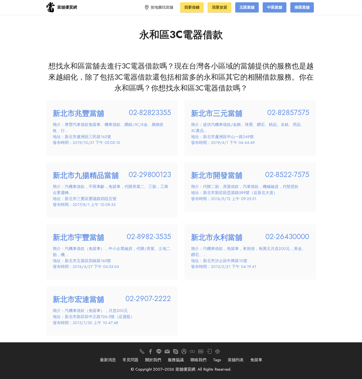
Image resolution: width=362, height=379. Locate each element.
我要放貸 (219, 7)
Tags (217, 360)
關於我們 (153, 360)
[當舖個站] (200, 352)
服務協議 (176, 360)
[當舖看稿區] (217, 352)
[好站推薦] (192, 352)
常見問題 (130, 360)
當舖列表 (236, 360)
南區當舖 (302, 7)
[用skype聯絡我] (175, 352)
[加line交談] (158, 352)
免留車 (256, 360)
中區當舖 (274, 7)
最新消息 (108, 360)
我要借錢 (191, 7)
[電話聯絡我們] (142, 352)
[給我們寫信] (167, 352)
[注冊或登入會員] (183, 352)
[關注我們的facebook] (150, 352)
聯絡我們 (198, 360)
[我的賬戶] (209, 352)
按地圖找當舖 (162, 7)
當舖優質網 (67, 7)
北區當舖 (247, 7)
